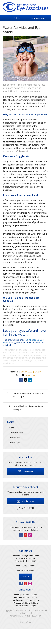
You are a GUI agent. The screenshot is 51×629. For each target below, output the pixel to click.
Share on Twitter (25, 380)
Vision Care (14, 437)
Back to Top (25, 622)
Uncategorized (16, 432)
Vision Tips (30, 375)
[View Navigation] (4, 18)
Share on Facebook (21, 380)
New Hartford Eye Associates (31, 610)
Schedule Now (27, 501)
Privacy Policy (15, 616)
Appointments (39, 18)
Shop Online (27, 471)
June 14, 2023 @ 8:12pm (31, 371)
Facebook (21, 535)
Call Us (17, 18)
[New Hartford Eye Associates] (25, 7)
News (11, 427)
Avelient (37, 616)
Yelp (25, 535)
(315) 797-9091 (29, 565)
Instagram (30, 535)
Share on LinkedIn (30, 380)
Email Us (25, 576)
